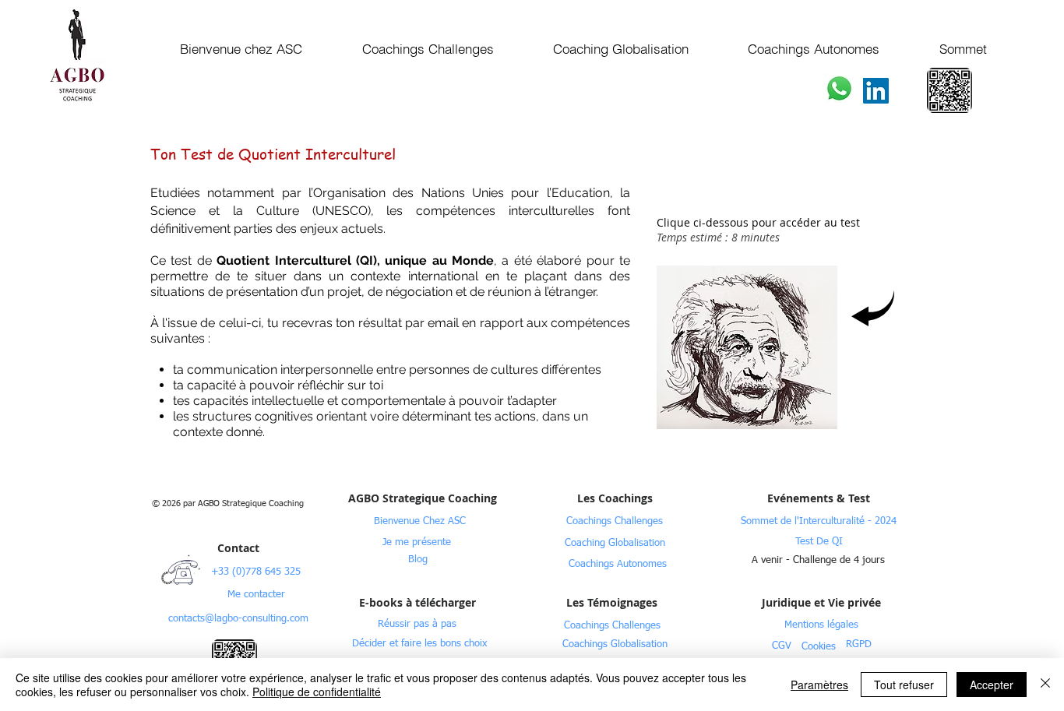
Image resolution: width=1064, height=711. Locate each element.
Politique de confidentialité (316, 691)
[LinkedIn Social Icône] (876, 91)
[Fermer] (1045, 685)
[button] (818, 560)
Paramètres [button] (819, 684)
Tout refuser (904, 684)
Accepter (991, 684)
